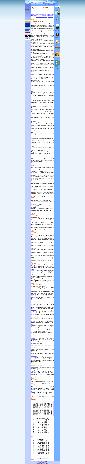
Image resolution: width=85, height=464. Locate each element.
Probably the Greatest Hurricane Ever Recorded (44, 15)
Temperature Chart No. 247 (34, 266)
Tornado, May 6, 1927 (49, 14)
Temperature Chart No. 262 (34, 366)
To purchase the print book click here (42, 458)
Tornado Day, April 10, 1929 (41, 13)
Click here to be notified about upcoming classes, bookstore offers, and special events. (28, 24)
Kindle (57, 68)
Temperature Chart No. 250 (34, 287)
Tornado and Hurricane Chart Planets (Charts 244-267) (42, 17)
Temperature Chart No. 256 (34, 320)
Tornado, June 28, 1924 (43, 14)
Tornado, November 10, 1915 (34, 13)
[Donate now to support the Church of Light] (28, 21)
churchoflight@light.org (45, 462)
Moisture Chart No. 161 (33, 356)
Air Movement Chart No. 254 (34, 306)
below (34, 77)
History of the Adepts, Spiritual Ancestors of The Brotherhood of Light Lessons (57, 37)
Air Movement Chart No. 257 (34, 325)
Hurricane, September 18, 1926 (34, 15)
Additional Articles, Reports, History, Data (57, 50)
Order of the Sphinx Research (57, 57)
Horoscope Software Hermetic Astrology (57, 21)
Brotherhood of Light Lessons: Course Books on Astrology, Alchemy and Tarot (27, 11)
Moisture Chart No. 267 (33, 389)
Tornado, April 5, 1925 (47, 13)
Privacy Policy (38, 463)
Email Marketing (27, 27)
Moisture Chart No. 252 (34, 294)
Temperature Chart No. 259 (34, 338)
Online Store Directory (27, 7)
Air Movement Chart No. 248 (34, 270)
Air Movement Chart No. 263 (34, 369)
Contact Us (47, 463)
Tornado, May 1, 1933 (38, 14)
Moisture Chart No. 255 (33, 310)
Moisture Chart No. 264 (34, 372)
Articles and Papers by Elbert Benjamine (57, 30)
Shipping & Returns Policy (42, 463)
